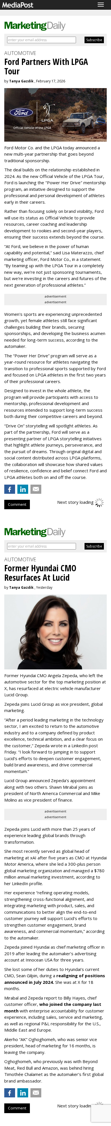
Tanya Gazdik (21, 81)
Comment (17, 504)
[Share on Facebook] (9, 489)
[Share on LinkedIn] (22, 489)
